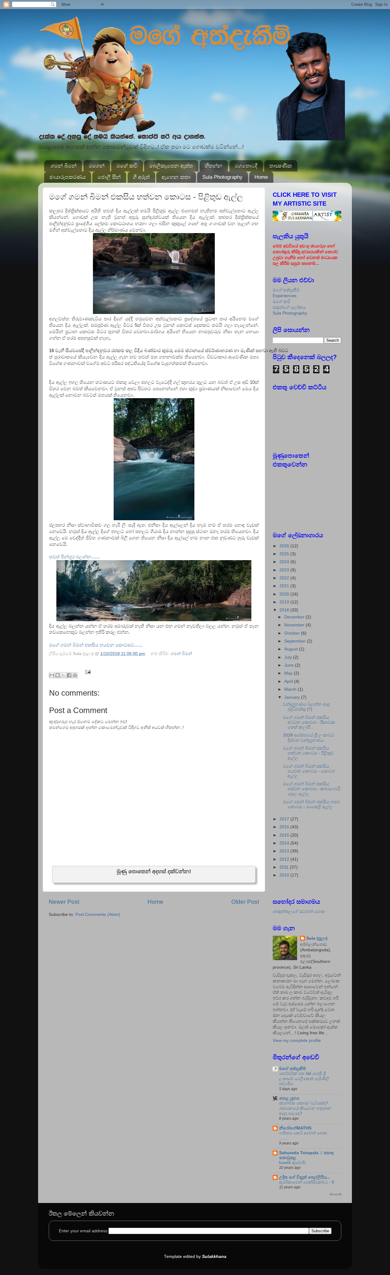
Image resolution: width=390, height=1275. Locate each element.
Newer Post (64, 902)
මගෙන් (97, 166)
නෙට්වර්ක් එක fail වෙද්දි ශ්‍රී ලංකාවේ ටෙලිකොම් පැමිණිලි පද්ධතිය (304, 1078)
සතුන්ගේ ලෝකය (289, 307)
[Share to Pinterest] (75, 675)
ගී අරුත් (141, 177)
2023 (284, 570)
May (289, 673)
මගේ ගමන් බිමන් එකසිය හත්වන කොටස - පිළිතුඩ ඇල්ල (308, 753)
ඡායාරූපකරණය (67, 177)
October (292, 633)
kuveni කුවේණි (292, 1162)
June (289, 665)
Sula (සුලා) (317, 938)
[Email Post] (87, 671)
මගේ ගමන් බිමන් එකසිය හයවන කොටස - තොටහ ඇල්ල (309, 771)
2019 (284, 602)
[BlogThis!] (58, 675)
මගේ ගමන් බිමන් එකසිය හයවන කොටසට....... (96, 645)
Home (261, 177)
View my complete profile (297, 1040)
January (292, 697)
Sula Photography (222, 177)
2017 (284, 819)
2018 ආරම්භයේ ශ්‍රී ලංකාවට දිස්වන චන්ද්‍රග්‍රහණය (309, 737)
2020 (284, 594)
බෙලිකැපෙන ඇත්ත (171, 166)
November (295, 625)
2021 (284, 586)
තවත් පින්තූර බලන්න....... (74, 556)
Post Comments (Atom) (97, 914)
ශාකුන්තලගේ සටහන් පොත (299, 911)
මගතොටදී (246, 166)
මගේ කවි (126, 166)
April (289, 681)
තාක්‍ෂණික (280, 166)
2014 (284, 843)
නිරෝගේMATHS (295, 1128)
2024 (284, 562)
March (291, 689)
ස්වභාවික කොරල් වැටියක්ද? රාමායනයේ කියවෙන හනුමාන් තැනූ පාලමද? (305, 1108)
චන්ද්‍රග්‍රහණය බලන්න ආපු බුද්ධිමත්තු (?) (306, 706)
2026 (284, 546)
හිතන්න (213, 166)
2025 (284, 554)
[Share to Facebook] (69, 675)
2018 (284, 610)
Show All (335, 1194)
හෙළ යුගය (289, 1098)
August (291, 649)
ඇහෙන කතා (175, 177)
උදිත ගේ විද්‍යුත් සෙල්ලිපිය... (304, 1177)
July (288, 657)
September (295, 641)
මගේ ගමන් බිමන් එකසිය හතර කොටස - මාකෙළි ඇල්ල (311, 804)
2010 (284, 875)
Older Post (245, 902)
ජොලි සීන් (109, 177)
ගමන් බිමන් (63, 166)
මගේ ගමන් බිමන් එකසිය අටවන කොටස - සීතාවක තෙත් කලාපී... (309, 722)
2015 (284, 835)
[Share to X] (63, 675)
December (295, 617)
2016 (284, 827)
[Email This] (52, 675)
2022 (284, 578)
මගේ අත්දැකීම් (286, 290)
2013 (284, 851)
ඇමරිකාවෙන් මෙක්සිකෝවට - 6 (306, 1182)
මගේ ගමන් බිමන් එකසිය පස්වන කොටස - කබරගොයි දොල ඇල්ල (311, 789)
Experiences (284, 296)
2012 (284, 859)
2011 (284, 867)
